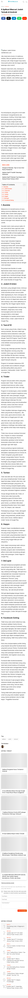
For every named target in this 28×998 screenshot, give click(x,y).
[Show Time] (23, 14)
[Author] (2, 747)
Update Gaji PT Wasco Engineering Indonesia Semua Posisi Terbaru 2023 (15, 960)
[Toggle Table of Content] (23, 184)
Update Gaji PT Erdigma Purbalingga (13, 980)
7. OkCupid (6, 198)
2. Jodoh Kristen (7, 188)
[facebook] (3, 18)
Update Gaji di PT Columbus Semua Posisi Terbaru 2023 (15, 940)
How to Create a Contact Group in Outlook (16, 946)
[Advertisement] (14, 35)
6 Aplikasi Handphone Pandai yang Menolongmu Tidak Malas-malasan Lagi (14, 854)
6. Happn (5, 196)
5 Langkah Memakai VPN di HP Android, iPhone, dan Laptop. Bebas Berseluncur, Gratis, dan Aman (14, 876)
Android (7, 6)
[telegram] (14, 18)
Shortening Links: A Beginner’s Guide (15, 927)
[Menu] (2, 2)
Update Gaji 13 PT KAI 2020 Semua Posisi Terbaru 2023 (15, 933)
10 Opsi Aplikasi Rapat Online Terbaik (13, 833)
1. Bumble (5, 187)
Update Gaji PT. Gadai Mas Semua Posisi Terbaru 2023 (14, 987)
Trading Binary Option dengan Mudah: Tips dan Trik (15, 974)
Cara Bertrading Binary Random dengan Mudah (16, 967)
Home (2, 6)
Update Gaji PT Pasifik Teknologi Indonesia (11, 173)
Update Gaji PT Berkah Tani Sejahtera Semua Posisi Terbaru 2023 (13, 178)
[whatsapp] (19, 18)
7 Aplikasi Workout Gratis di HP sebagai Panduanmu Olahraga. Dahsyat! (14, 813)
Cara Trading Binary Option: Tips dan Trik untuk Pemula (16, 953)
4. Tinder (5, 192)
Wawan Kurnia (6, 14)
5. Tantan (5, 194)
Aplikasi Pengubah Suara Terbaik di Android (12, 770)
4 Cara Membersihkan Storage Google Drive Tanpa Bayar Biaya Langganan (13, 791)
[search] (23, 2)
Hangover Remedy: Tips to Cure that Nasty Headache (13, 168)
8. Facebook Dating (8, 200)
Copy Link (24, 18)
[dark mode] (26, 2)
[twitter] (8, 18)
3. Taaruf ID (6, 190)
